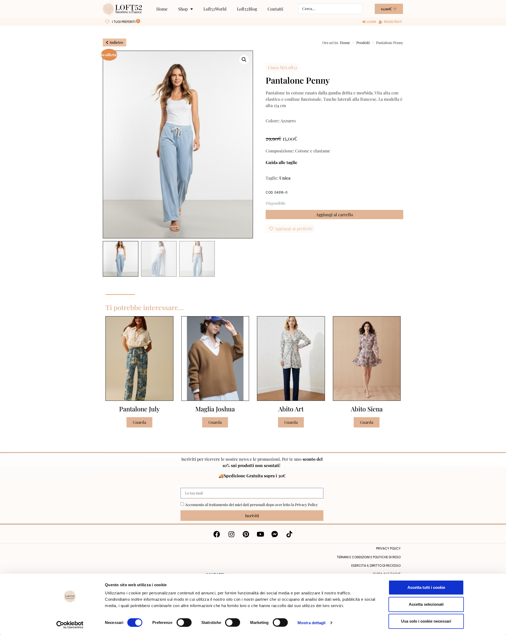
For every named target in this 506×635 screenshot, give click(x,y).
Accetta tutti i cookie (426, 587)
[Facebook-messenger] (274, 534)
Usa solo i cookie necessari (426, 621)
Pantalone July (139, 409)
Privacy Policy (306, 504)
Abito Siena (367, 409)
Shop (183, 9)
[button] (244, 59)
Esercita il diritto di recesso (376, 565)
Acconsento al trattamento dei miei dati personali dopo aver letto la (251, 504)
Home (162, 9)
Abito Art (291, 409)
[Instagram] (231, 534)
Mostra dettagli (312, 622)
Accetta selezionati (426, 604)
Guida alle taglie (281, 162)
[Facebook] (216, 534)
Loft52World (214, 9)
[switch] (184, 622)
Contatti (275, 9)
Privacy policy (388, 548)
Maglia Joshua (215, 409)
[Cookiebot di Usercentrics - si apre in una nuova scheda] (70, 625)
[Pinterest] (245, 534)
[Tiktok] (289, 534)
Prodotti (363, 42)
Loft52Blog (247, 9)
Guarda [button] (139, 422)
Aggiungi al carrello (334, 214)
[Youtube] (260, 534)
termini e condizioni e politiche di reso (369, 557)
